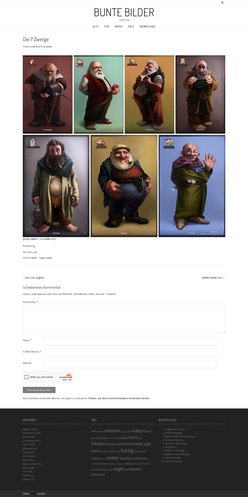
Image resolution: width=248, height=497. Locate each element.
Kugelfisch (170, 447)
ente (110, 438)
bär (93, 438)
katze (95, 450)
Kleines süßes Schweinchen (180, 436)
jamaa (49, 46)
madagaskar (140, 451)
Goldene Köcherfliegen (177, 454)
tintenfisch (102, 469)
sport (26, 452)
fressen (98, 443)
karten (118, 26)
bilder (26, 429)
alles (96, 26)
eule (115, 438)
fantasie (123, 438)
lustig (127, 450)
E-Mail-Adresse (32, 351)
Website (27, 363)
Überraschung (147, 26)
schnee (128, 463)
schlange (95, 463)
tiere (25, 460)
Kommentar (30, 302)
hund (126, 443)
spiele (131, 26)
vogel (118, 469)
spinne (143, 463)
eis (97, 438)
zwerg (49, 257)
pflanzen (27, 448)
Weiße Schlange (174, 432)
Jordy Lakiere (30, 238)
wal (126, 469)
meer (113, 457)
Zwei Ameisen (173, 457)
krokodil (105, 451)
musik (26, 471)
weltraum (98, 474)
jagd (147, 443)
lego (118, 451)
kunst (34, 257)
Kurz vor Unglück (34, 277)
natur (26, 444)
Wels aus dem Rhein (176, 443)
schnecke (119, 463)
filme (106, 26)
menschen (28, 440)
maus (103, 459)
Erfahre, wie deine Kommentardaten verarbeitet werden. (119, 398)
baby (137, 431)
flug (140, 438)
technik (27, 456)
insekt (137, 443)
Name (27, 340)
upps (110, 469)
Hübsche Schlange (175, 450)
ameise (100, 431)
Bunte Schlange (173, 461)
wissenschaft (30, 464)
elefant (103, 438)
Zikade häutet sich (212, 277)
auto (129, 431)
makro (96, 458)
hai (119, 444)
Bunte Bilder (124, 12)
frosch (111, 444)
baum (147, 431)
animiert (113, 431)
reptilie (125, 458)
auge (124, 431)
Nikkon (33, 493)
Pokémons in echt (175, 429)
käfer (112, 451)
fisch (133, 437)
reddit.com (49, 238)
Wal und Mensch (174, 439)
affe (93, 431)
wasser (135, 469)
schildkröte (138, 458)
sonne (136, 463)
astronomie (29, 432)
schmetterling (107, 463)
